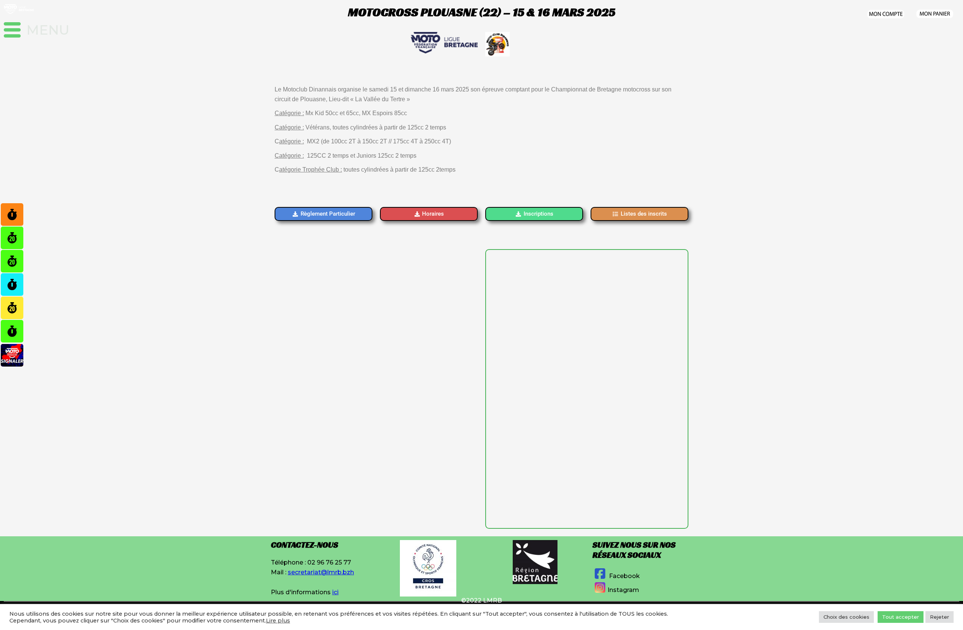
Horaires (433, 213)
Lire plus (278, 620)
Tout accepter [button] (900, 617)
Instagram (623, 589)
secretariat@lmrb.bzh (321, 572)
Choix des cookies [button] (846, 617)
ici (335, 592)
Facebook (624, 576)
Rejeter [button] (939, 617)
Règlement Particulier (328, 213)
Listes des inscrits (644, 213)
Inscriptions (538, 213)
